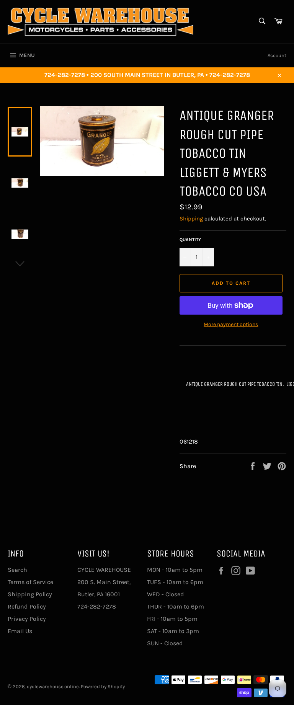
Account (277, 55)
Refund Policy (27, 606)
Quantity (190, 239)
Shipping (191, 218)
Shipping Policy (30, 594)
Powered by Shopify (103, 686)
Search (17, 569)
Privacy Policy (27, 618)
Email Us (20, 631)
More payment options (231, 324)
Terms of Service (30, 582)
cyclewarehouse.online (53, 686)
